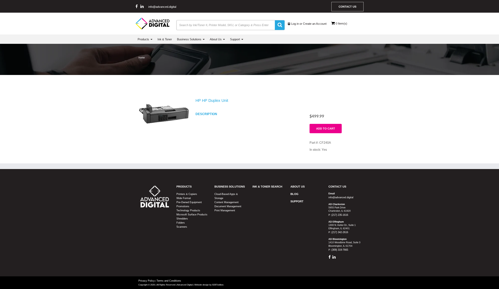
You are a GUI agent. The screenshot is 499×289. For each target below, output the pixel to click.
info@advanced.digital (162, 6)
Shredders (182, 218)
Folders (180, 222)
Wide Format (183, 198)
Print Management (224, 210)
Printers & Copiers (186, 194)
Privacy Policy (146, 280)
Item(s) (341, 23)
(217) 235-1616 (339, 214)
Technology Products (188, 210)
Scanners (181, 226)
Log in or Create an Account (308, 23)
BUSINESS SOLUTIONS (229, 186)
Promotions (182, 206)
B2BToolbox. (218, 285)
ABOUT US (297, 186)
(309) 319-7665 (339, 249)
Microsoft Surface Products (191, 214)
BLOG (294, 194)
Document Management (227, 206)
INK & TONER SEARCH (267, 186)
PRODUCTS (184, 186)
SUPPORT (296, 201)
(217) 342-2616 (339, 232)
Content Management (226, 202)
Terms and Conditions (169, 280)
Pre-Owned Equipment (189, 202)
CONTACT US (337, 186)
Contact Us (347, 6)
